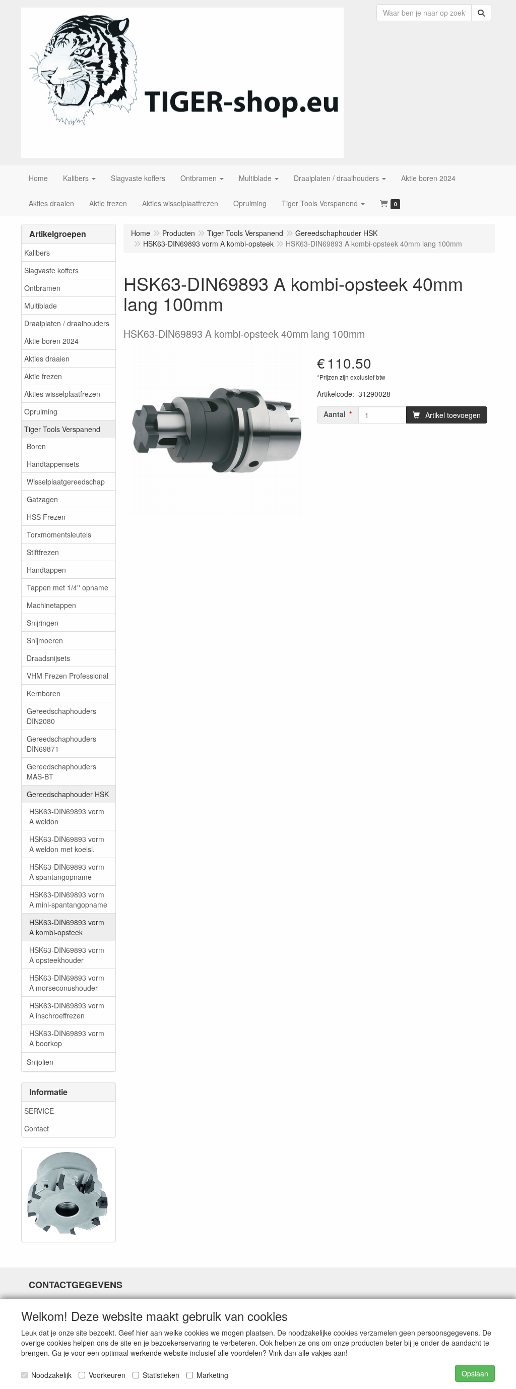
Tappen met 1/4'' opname (67, 587)
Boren (36, 446)
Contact (36, 1128)
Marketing (212, 1375)
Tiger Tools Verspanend (62, 429)
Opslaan (475, 1373)
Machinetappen (51, 605)
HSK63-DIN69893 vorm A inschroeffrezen (66, 1010)
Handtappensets (53, 464)
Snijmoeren (45, 640)
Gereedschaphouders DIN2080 (61, 716)
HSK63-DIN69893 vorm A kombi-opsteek (66, 927)
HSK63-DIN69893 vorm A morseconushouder (66, 983)
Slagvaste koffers (51, 270)
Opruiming (40, 411)
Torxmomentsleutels (59, 534)
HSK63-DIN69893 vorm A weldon (66, 816)
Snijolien (40, 1062)
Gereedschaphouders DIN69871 (61, 744)
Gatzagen (42, 499)
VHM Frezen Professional (67, 676)
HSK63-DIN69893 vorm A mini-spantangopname (68, 899)
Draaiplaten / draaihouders (66, 323)
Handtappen (46, 570)
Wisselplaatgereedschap (66, 481)
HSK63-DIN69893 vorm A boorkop (66, 1038)
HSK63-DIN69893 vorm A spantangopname (66, 872)
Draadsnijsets (48, 658)
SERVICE (39, 1111)
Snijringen (42, 623)
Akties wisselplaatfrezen (62, 394)
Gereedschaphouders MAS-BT (61, 771)
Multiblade (40, 305)
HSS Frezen (46, 517)
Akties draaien (47, 358)
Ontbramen (42, 288)
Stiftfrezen (43, 552)
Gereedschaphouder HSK (68, 794)
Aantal (335, 413)
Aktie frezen (43, 376)
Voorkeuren (107, 1375)
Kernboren (43, 693)
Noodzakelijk (51, 1375)
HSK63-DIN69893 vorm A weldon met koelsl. (66, 844)
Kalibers (37, 253)
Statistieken (161, 1375)
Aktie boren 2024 (51, 341)
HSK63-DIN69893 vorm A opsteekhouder (66, 955)
